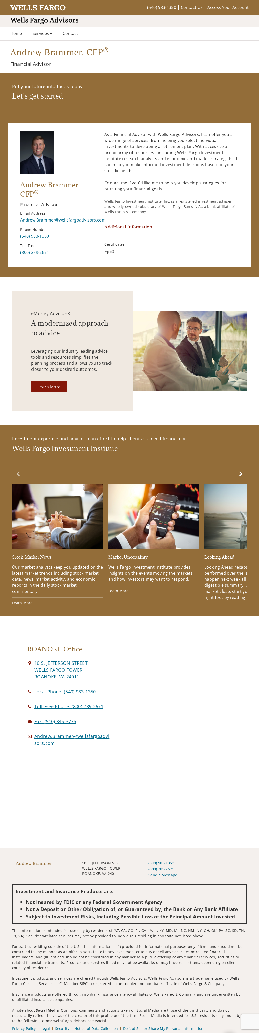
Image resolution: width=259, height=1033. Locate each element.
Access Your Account (228, 7)
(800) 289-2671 (161, 869)
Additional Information (128, 227)
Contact (70, 33)
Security (62, 1028)
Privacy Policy (24, 1028)
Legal (45, 1028)
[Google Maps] (190, 698)
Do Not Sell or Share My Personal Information (163, 1028)
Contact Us (192, 7)
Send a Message (162, 875)
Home (16, 33)
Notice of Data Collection (96, 1028)
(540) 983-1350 (161, 7)
